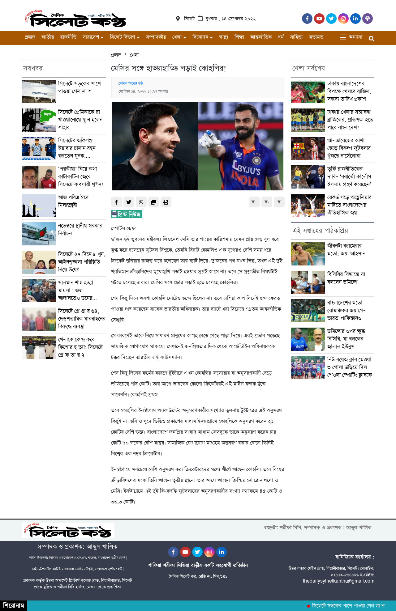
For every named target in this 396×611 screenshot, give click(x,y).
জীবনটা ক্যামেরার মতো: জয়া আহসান (346, 249)
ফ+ (254, 202)
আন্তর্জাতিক (261, 37)
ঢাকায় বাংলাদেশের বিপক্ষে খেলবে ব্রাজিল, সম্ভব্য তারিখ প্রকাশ (349, 91)
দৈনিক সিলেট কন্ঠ (130, 83)
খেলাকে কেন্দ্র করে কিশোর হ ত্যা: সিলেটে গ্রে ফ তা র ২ (80, 347)
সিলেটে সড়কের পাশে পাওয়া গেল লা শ (79, 87)
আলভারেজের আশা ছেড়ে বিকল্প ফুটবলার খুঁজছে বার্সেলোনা (349, 148)
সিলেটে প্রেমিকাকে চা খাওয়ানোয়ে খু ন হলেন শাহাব (80, 119)
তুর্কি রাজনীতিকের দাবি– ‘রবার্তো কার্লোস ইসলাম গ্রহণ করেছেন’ (349, 176)
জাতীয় (47, 37)
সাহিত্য (296, 37)
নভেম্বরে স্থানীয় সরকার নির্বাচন (80, 229)
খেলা (177, 37)
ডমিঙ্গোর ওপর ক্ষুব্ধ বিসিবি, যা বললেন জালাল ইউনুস (346, 339)
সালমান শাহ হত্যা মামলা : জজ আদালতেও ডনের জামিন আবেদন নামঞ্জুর (80, 290)
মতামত (316, 37)
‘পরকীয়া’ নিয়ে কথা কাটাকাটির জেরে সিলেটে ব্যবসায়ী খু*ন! (80, 176)
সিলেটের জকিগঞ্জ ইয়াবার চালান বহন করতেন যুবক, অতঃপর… (76, 148)
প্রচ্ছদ (30, 37)
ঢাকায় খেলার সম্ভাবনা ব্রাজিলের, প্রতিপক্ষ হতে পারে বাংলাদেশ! (350, 119)
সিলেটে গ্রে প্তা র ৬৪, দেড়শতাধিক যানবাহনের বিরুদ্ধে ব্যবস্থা (81, 319)
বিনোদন (200, 37)
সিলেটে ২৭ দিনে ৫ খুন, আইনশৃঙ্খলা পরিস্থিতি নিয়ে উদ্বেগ (81, 262)
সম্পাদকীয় (156, 37)
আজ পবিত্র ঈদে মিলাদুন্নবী (73, 201)
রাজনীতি (68, 37)
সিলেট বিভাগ (122, 37)
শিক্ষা (239, 37)
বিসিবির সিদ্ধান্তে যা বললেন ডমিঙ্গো (346, 278)
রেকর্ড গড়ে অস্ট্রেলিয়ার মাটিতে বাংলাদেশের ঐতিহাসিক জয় (349, 205)
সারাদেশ (91, 37)
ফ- (267, 202)
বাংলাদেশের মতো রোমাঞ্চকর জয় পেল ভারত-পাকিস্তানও (347, 310)
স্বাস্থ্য (223, 37)
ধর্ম (281, 37)
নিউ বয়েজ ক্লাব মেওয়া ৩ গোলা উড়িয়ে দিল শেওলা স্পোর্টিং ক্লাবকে (349, 367)
